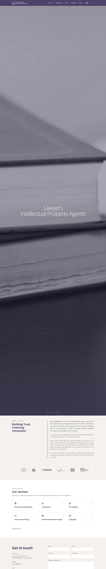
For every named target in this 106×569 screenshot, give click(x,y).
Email (73, 546)
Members (73, 3)
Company (51, 553)
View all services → (16, 528)
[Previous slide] (48, 412)
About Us (50, 3)
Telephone (74, 553)
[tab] (51, 412)
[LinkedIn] (87, 3)
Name (50, 546)
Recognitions (59, 3)
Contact (80, 3)
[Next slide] (58, 412)
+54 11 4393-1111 (17, 564)
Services (67, 3)
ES (93, 2)
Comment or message (54, 560)
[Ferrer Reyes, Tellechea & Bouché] (20, 3)
